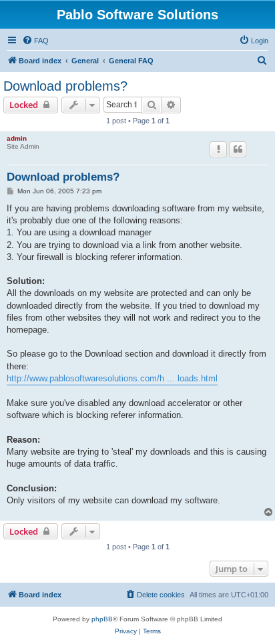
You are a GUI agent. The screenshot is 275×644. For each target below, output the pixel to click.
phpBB (102, 619)
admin (17, 138)
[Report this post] (218, 149)
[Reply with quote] (237, 149)
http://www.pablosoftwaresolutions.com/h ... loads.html (112, 378)
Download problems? (65, 86)
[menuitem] (35, 41)
